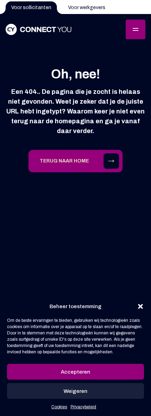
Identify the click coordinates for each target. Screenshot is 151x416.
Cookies (59, 406)
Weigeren (75, 391)
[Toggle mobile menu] (135, 29)
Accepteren (75, 372)
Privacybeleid (83, 406)
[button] (140, 306)
